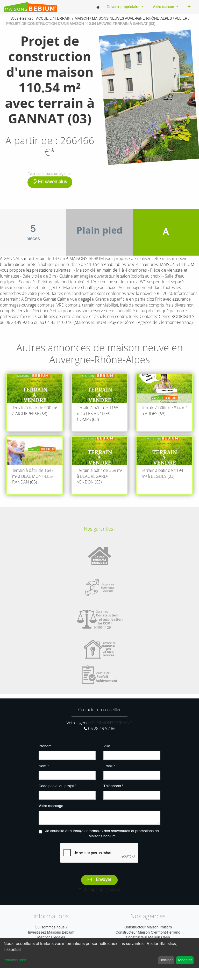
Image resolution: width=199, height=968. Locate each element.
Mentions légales (51, 937)
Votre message (51, 806)
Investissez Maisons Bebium (51, 932)
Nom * (44, 766)
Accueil (44, 18)
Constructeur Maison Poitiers (148, 927)
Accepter (184, 960)
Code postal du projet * (57, 786)
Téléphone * (113, 786)
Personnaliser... (16, 960)
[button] (189, 7)
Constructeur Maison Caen (148, 937)
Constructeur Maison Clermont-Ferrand (148, 932)
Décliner (166, 960)
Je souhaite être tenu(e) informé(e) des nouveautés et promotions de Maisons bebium (102, 833)
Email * (109, 766)
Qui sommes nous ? (51, 927)
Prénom (45, 746)
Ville (106, 746)
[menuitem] (98, 7)
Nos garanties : (99, 529)
